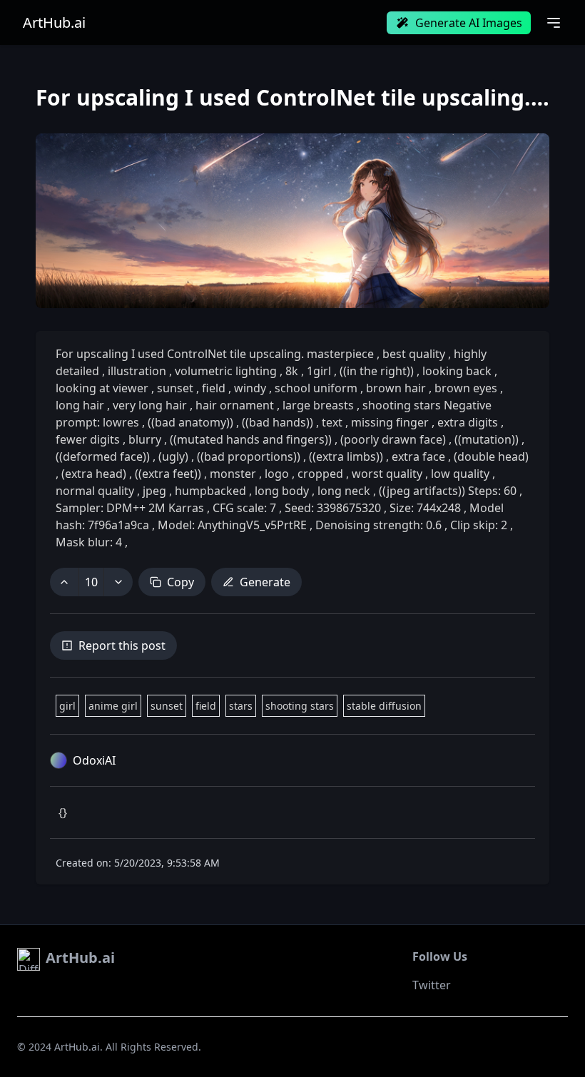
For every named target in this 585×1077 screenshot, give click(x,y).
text (332, 422)
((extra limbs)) (346, 456)
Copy (180, 582)
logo (277, 473)
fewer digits (89, 439)
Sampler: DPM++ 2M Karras (131, 508)
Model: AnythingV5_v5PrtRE (232, 525)
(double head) (490, 456)
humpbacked (210, 491)
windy (250, 388)
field (213, 388)
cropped (320, 473)
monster (233, 473)
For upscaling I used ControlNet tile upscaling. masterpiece (216, 354)
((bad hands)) (277, 422)
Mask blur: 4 (90, 542)
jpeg (154, 491)
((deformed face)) (104, 456)
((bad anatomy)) (190, 422)
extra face (418, 456)
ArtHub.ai (54, 22)
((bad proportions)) (248, 456)
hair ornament (235, 405)
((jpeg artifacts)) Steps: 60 (447, 491)
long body (282, 491)
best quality (414, 354)
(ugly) (173, 456)
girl (67, 706)
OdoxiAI (94, 760)
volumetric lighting (226, 371)
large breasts (318, 405)
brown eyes (466, 388)
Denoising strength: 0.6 (378, 525)
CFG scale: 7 (244, 508)
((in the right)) (377, 371)
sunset (175, 388)
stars (241, 706)
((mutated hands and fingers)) (251, 439)
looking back (456, 371)
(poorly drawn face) (393, 439)
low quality (460, 473)
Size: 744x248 (425, 508)
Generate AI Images (468, 23)
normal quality (96, 491)
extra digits (467, 422)
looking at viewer (103, 388)
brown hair (396, 388)
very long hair (150, 405)
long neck (344, 491)
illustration (137, 371)
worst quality (387, 473)
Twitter (431, 985)
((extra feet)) (168, 473)
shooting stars (299, 706)
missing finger (390, 422)
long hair (81, 405)
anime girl (113, 706)
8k (292, 371)
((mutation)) (487, 439)
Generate (265, 582)
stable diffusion (384, 706)
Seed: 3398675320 (333, 508)
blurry (145, 439)
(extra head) (93, 473)
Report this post (122, 645)
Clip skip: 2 (478, 525)
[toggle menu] (553, 22)
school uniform (316, 388)
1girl (319, 371)
